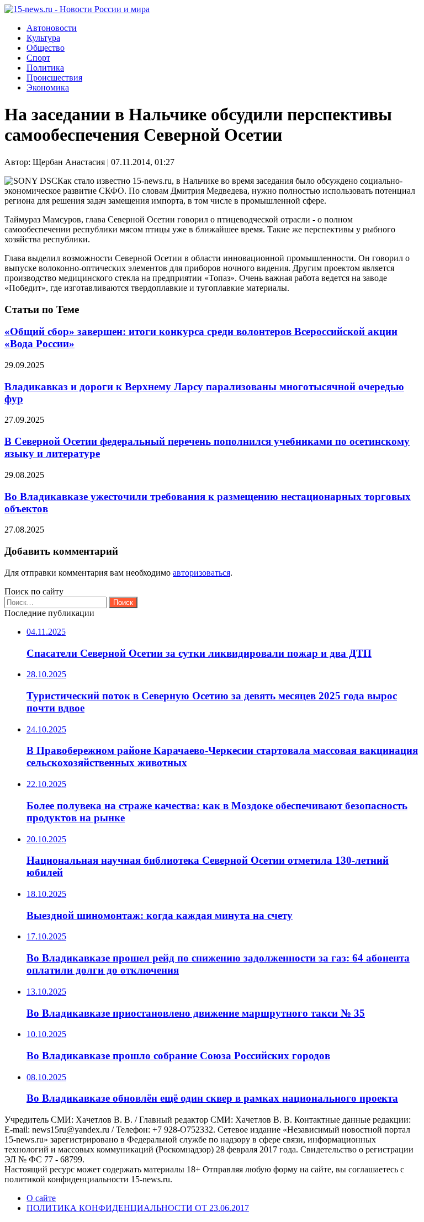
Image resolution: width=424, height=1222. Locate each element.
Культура (43, 37)
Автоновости (51, 28)
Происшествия (54, 77)
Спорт (38, 57)
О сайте (41, 1198)
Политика (45, 67)
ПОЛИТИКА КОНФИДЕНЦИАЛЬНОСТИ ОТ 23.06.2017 (137, 1208)
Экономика (47, 87)
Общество (45, 47)
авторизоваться (201, 572)
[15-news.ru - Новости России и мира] (77, 9)
